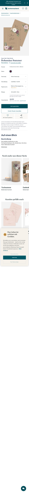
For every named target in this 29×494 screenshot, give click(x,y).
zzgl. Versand (23, 100)
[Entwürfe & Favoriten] (23, 8)
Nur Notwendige (14, 262)
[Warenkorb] (26, 8)
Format (3, 66)
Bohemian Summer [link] (5, 15)
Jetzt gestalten (14, 106)
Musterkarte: (11, 62)
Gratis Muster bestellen (14, 111)
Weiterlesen (4, 146)
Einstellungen (14, 254)
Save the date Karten (14, 13)
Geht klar (14, 257)
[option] (11, 71)
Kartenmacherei (5, 13)
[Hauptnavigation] (2, 8)
